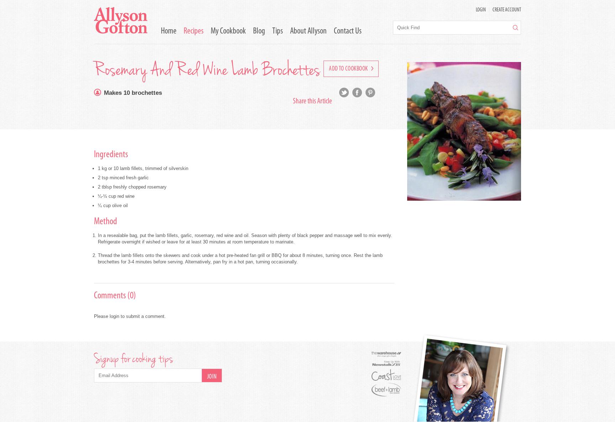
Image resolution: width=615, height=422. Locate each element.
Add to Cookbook (349, 69)
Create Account (507, 10)
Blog (259, 31)
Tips (277, 31)
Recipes (194, 31)
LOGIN (481, 10)
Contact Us (348, 31)
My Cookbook (228, 31)
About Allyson (308, 31)
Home (169, 31)
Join (212, 377)
